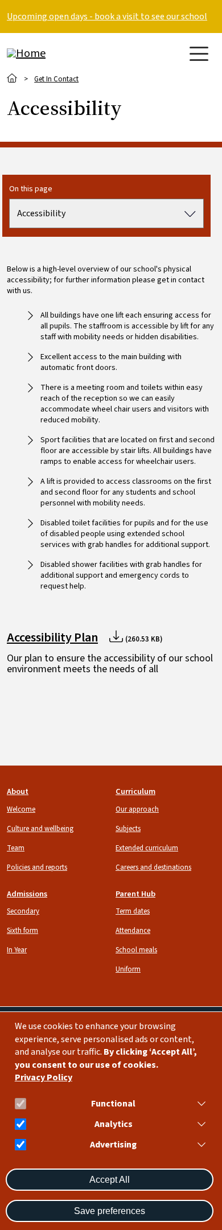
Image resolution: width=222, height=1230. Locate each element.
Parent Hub (135, 894)
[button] (199, 1103)
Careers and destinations (153, 867)
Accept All (109, 1179)
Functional (113, 1104)
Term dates (133, 911)
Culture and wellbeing (40, 829)
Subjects (128, 829)
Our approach (137, 809)
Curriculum (135, 791)
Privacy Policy (43, 1077)
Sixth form (22, 930)
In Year (17, 950)
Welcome (21, 809)
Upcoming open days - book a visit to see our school (107, 16)
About (17, 791)
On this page (30, 189)
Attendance (133, 930)
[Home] (52, 53)
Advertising (113, 1145)
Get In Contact (56, 79)
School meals (136, 950)
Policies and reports (37, 867)
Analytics (113, 1124)
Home (12, 78)
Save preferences (109, 1211)
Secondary (23, 911)
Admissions (27, 894)
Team (15, 848)
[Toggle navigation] (199, 54)
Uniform (128, 969)
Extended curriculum (147, 848)
